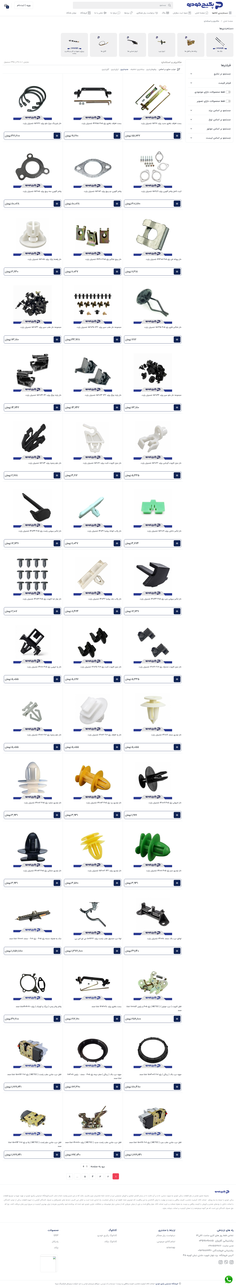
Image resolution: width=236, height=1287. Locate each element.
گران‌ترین (105, 69)
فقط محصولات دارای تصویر (211, 101)
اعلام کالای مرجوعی (166, 1241)
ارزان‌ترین (114, 69)
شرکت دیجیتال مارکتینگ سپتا (66, 1283)
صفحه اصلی (228, 21)
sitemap (170, 1248)
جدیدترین (124, 69)
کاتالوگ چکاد (110, 1241)
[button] (221, 13)
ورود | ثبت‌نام (23, 5)
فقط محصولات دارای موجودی (210, 92)
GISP (56, 1235)
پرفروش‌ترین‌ (151, 69)
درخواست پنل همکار (165, 1235)
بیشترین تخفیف (137, 69)
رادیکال (55, 1241)
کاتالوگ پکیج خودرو (107, 1235)
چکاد (56, 1248)
